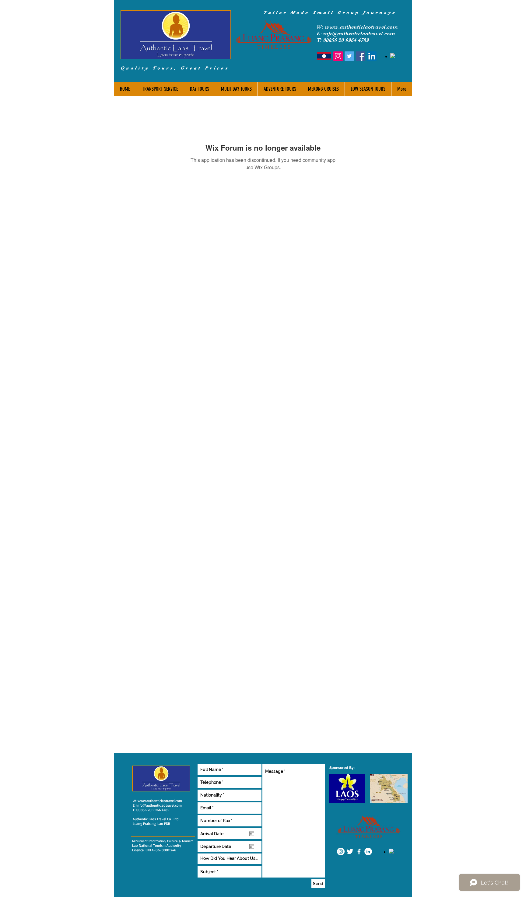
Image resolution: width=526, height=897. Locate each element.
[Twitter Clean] (350, 851)
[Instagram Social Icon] (338, 56)
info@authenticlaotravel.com (159, 805)
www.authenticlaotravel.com (361, 27)
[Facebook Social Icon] (360, 56)
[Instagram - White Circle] (341, 851)
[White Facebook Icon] (359, 851)
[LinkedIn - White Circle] (368, 851)
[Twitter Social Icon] (349, 56)
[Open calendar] (251, 833)
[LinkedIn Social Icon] (372, 56)
